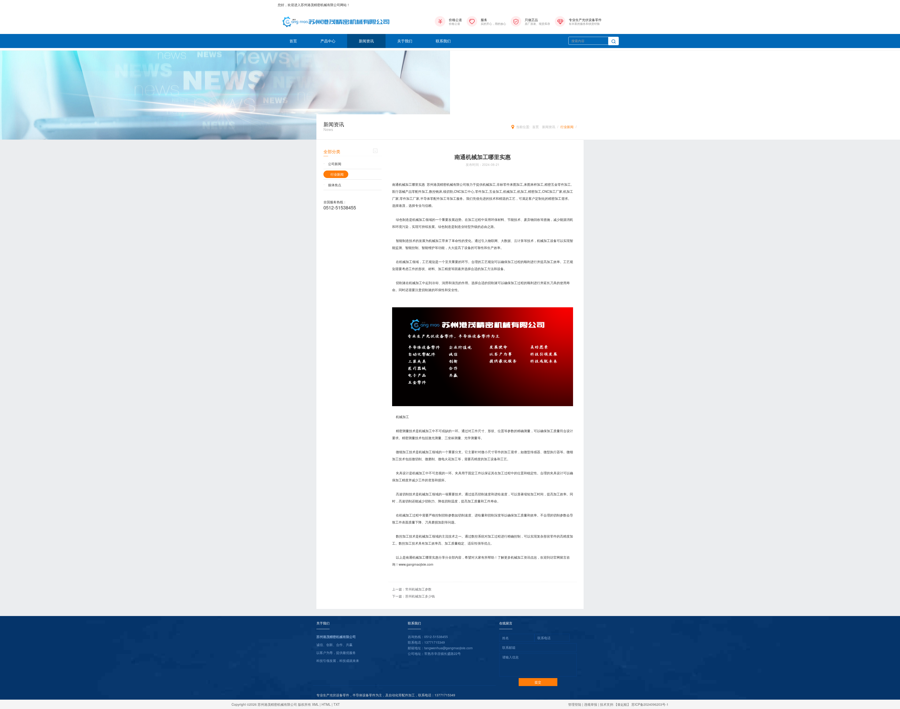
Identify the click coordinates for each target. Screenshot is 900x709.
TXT (337, 704)
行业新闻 (567, 126)
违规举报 (590, 704)
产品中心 (327, 41)
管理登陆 (574, 704)
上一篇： (411, 589)
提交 (538, 682)
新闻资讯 (366, 41)
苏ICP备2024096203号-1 (649, 704)
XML (315, 704)
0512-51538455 (339, 207)
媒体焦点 (334, 184)
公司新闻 (334, 163)
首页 (293, 41)
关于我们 (404, 41)
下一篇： (413, 596)
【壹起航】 (622, 704)
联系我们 (443, 41)
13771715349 (434, 642)
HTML (326, 704)
